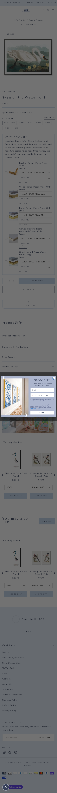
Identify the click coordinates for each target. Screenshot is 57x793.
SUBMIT (42, 412)
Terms (39, 408)
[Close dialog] (53, 378)
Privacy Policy (33, 408)
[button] (5, 787)
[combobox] (34, 395)
